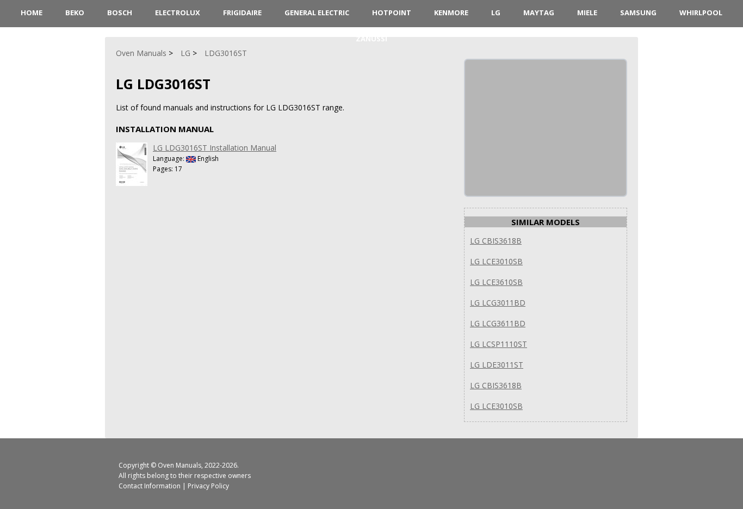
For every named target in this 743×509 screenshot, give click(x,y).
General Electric (316, 12)
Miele (587, 12)
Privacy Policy (208, 486)
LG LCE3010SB (496, 261)
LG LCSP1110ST (498, 344)
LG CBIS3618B (496, 240)
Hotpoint (391, 12)
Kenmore (451, 12)
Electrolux (177, 12)
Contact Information (150, 486)
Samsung (638, 12)
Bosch (119, 12)
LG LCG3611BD (497, 323)
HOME (31, 12)
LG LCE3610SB (496, 282)
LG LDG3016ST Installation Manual (214, 147)
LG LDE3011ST (496, 364)
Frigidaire (242, 12)
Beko (74, 12)
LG (495, 12)
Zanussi (371, 39)
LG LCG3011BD (497, 302)
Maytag (538, 12)
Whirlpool (700, 12)
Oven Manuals (179, 465)
